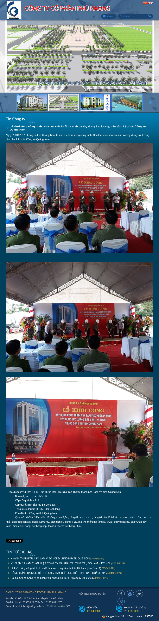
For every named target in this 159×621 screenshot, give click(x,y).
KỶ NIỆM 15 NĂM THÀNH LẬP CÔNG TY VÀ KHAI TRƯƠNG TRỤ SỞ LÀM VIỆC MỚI (61, 563)
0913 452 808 (93, 611)
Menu (110, 16)
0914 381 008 (131, 611)
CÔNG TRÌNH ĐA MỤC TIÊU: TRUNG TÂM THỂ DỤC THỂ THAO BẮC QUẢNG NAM (59, 573)
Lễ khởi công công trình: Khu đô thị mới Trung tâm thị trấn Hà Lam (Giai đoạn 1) (56, 568)
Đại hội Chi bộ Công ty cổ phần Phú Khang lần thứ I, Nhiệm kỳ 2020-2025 (52, 577)
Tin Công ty (15, 118)
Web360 (65, 606)
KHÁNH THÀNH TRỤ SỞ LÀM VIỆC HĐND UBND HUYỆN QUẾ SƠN (50, 558)
